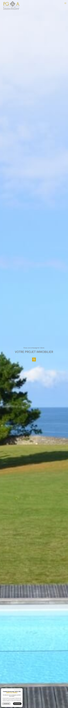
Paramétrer (6, 703)
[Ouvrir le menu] (66, 3)
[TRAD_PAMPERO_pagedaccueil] (11, 9)
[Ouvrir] (34, 359)
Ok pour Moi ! (17, 703)
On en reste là (17, 689)
